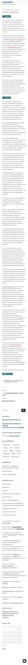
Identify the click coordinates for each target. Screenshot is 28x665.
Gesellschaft (18, 380)
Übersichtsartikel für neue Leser (11, 419)
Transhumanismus (7, 286)
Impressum (5, 617)
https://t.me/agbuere (8, 566)
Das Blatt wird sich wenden (9, 508)
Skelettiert (5, 490)
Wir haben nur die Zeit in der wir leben (12, 603)
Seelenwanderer (7, 484)
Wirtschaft (6, 456)
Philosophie (8, 382)
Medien (5, 451)
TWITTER (5, 583)
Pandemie (18, 451)
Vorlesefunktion (17, 527)
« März (4, 649)
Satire (19, 453)
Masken (17, 448)
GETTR (16, 581)
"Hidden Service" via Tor (10, 573)
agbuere (7, 2)
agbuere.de (17, 554)
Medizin (11, 451)
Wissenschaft (15, 456)
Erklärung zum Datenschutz (9, 611)
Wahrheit (20, 597)
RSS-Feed (5, 587)
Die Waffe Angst (6, 497)
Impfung (5, 448)
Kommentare (11, 534)
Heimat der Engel (7, 471)
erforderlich (14, 540)
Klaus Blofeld (6, 487)
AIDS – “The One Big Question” (10, 500)
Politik (15, 382)
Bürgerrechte (9, 380)
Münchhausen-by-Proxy (15, 47)
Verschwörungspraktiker (9, 515)
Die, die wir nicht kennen (9, 512)
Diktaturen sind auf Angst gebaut (11, 494)
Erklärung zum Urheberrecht (10, 613)
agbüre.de (16, 556)
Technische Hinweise (8, 591)
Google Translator (15, 436)
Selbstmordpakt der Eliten (9, 474)
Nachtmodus (20, 529)
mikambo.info (6, 558)
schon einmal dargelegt (16, 39)
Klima (11, 448)
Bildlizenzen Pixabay (7, 615)
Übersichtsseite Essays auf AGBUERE (13, 427)
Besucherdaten (6, 523)
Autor (18, 10)
